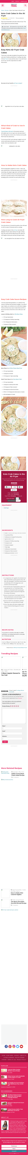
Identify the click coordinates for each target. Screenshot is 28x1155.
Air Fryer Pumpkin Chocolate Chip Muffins (9, 674)
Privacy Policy (21, 1059)
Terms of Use (12, 1059)
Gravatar (20, 698)
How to (18, 891)
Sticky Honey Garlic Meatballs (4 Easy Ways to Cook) (16, 1076)
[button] (1, 18)
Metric (18, 500)
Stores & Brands (9, 1057)
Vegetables (15, 771)
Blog (13, 1)
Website (4, 736)
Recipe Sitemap (19, 1057)
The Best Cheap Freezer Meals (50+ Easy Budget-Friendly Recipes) (15, 1096)
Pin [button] (21, 487)
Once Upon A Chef (17, 379)
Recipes (7, 10)
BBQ (20, 771)
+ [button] (19, 498)
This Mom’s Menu (19, 314)
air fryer (6, 58)
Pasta (22, 771)
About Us (23, 1055)
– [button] (15, 498)
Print (8, 487)
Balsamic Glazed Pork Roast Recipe (16, 1103)
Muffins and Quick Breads (9, 669)
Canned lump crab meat (7, 131)
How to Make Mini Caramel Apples (17, 893)
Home (2, 10)
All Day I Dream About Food (15, 368)
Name (4, 726)
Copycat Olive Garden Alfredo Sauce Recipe (14, 1070)
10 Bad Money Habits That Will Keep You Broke (15, 1109)
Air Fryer (6, 508)
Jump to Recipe (5, 19)
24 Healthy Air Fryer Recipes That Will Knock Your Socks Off (16, 1084)
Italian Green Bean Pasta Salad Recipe (17, 774)
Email (4, 731)
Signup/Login (23, 1)
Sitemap (4, 1059)
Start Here (9, 1055)
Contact (17, 1)
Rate (14, 490)
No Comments (20, 18)
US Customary (11, 500)
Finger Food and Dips (17, 889)
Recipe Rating (6, 706)
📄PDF (14, 487)
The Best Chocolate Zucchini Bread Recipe (18, 902)
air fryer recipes (18, 83)
